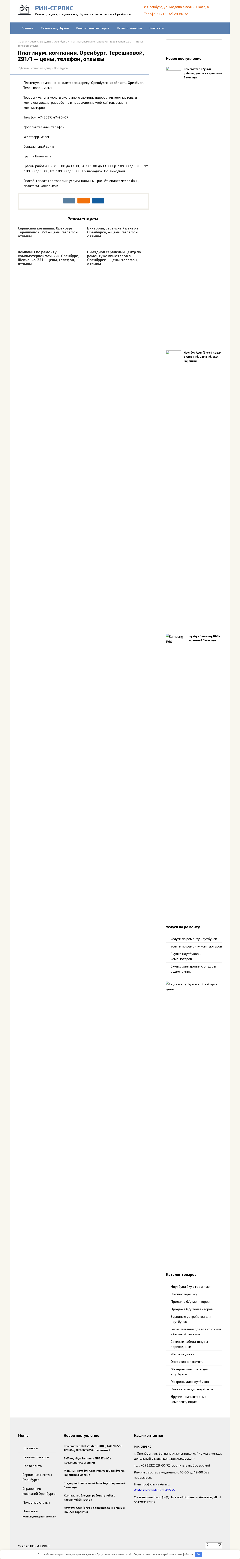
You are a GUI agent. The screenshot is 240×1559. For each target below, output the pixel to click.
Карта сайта (32, 1466)
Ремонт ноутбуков (55, 28)
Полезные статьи (36, 1502)
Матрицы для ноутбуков (190, 1381)
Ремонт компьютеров (92, 28)
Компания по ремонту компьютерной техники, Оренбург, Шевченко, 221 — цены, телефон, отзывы (48, 258)
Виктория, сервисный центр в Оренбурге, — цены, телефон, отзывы (113, 232)
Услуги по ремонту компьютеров (196, 946)
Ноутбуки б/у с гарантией (191, 1286)
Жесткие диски (182, 1354)
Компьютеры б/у (184, 1294)
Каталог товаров (129, 28)
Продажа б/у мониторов (190, 1301)
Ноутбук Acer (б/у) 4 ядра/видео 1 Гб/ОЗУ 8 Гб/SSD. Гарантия (202, 357)
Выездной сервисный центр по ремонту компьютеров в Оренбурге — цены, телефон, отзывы (114, 258)
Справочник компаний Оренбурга (39, 1491)
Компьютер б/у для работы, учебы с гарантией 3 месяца (203, 73)
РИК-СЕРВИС (54, 8)
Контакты (156, 28)
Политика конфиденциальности (39, 1513)
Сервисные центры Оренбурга (49, 68)
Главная (27, 28)
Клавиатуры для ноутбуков (192, 1389)
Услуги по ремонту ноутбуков (194, 939)
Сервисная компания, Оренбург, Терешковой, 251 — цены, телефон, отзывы (48, 232)
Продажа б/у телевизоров (192, 1309)
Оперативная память (187, 1361)
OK (198, 1554)
